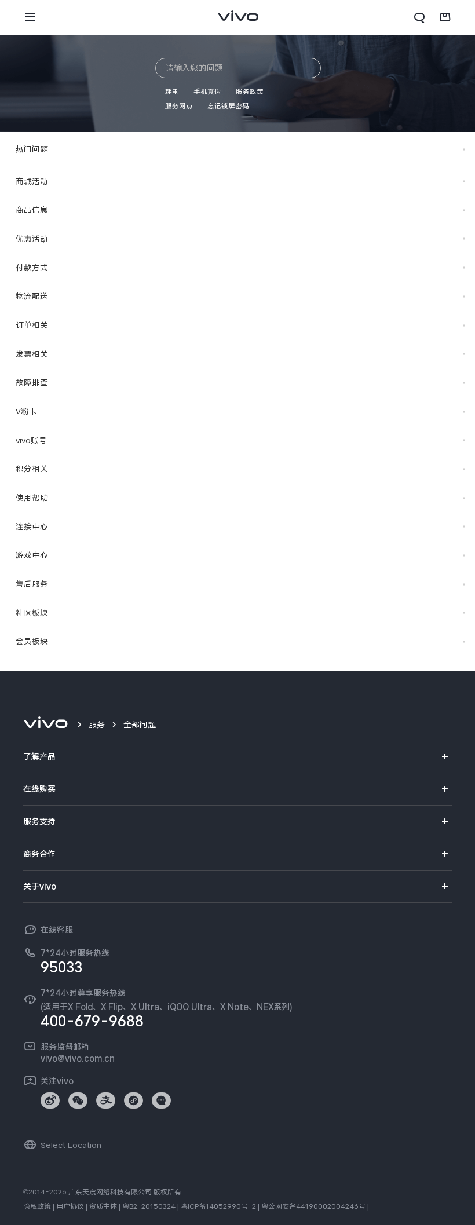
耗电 (172, 91)
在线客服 (57, 929)
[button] (30, 17)
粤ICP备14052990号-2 (218, 1206)
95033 (61, 967)
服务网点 (179, 106)
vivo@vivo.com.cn (78, 1058)
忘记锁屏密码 (228, 106)
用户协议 (70, 1206)
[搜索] (419, 17)
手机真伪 (207, 91)
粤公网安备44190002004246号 (313, 1206)
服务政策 (250, 91)
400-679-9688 (92, 1021)
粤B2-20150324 (149, 1206)
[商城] (445, 17)
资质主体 (103, 1206)
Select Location (71, 1145)
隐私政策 (37, 1206)
